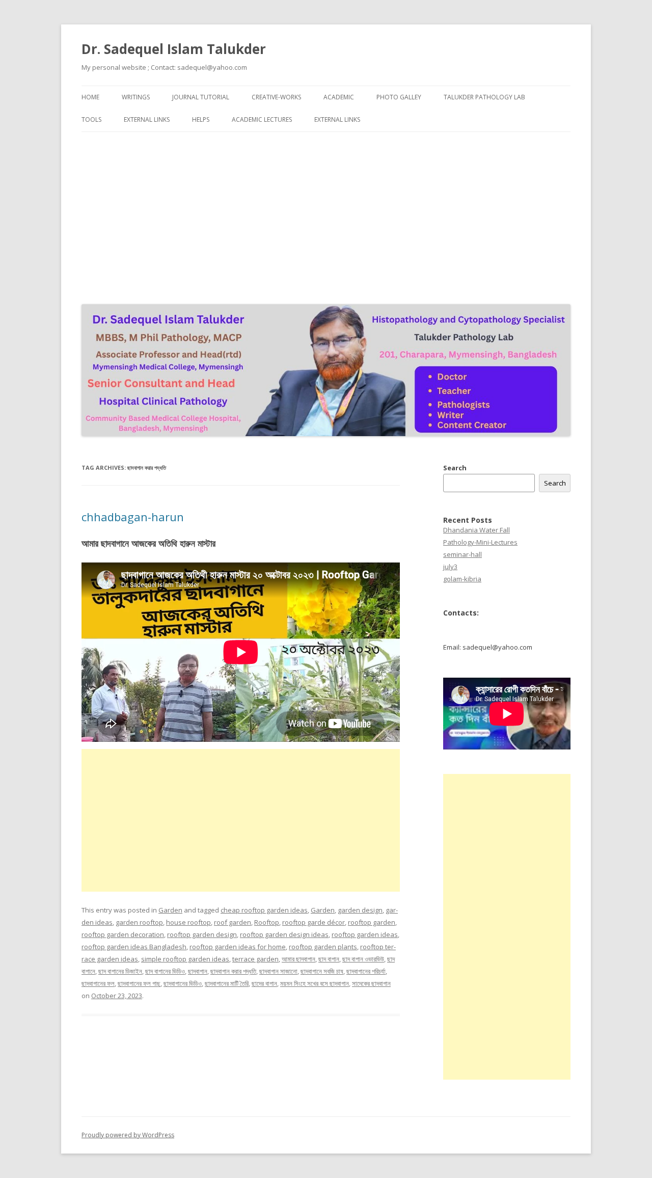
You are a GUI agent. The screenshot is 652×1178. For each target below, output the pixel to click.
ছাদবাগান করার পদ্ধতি (233, 971)
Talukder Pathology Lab (484, 97)
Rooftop (266, 922)
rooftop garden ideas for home (237, 946)
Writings (136, 97)
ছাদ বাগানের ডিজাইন (120, 971)
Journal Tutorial (200, 97)
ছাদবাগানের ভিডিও (183, 983)
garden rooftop (139, 922)
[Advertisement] (326, 215)
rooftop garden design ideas (284, 934)
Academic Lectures (262, 119)
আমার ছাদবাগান (298, 958)
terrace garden (255, 958)
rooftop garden (371, 922)
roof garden (232, 922)
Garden (170, 910)
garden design (360, 910)
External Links (147, 119)
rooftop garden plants (323, 946)
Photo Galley (398, 97)
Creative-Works (276, 97)
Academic (338, 97)
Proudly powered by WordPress (128, 1135)
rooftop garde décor (313, 922)
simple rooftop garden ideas (185, 958)
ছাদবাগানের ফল (98, 983)
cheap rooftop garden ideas (264, 910)
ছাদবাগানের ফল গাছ (139, 983)
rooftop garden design (202, 934)
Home (90, 97)
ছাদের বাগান (264, 983)
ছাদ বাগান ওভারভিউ (363, 958)
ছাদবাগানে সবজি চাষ (322, 971)
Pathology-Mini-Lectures (480, 542)
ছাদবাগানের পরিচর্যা (366, 971)
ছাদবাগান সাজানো (278, 971)
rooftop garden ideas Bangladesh (134, 946)
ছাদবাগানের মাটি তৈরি (227, 983)
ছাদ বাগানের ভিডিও (165, 971)
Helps (200, 119)
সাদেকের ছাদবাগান (371, 983)
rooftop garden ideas (365, 934)
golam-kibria (462, 578)
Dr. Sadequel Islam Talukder (174, 49)
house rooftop (188, 922)
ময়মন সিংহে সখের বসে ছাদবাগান (314, 983)
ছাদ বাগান (328, 958)
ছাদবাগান (197, 971)
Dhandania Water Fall (476, 529)
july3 (450, 566)
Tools (91, 119)
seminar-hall (462, 554)
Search (455, 467)
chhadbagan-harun (133, 516)
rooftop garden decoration (123, 934)
